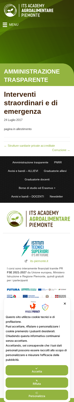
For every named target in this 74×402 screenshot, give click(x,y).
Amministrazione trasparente (30, 162)
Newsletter (56, 196)
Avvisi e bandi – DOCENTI (27, 196)
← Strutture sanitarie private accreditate (29, 145)
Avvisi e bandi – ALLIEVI (23, 170)
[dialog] (37, 350)
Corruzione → (61, 150)
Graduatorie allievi (55, 170)
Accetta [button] (37, 371)
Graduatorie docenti (37, 179)
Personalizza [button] (37, 396)
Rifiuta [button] (37, 383)
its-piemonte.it (39, 261)
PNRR (58, 162)
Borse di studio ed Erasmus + (37, 188)
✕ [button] (64, 304)
